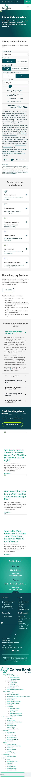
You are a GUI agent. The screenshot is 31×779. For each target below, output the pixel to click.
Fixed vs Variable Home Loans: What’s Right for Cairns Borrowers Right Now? (15, 495)
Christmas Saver (14, 686)
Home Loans (6, 691)
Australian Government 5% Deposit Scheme (18, 696)
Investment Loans (11, 698)
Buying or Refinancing (12, 693)
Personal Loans (11, 720)
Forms (8, 759)
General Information (12, 761)
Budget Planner (14, 710)
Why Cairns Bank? (11, 744)
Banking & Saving (8, 674)
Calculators (10, 706)
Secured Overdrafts (12, 737)
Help (4, 758)
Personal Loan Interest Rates (14, 722)
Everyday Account (15, 677)
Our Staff (9, 751)
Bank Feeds (10, 741)
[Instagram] (15, 650)
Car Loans (9, 718)
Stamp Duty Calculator (16, 715)
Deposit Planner (14, 711)
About (5, 742)
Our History (10, 747)
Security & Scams (11, 766)
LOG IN (27, 2)
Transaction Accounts (12, 676)
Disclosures (9, 763)
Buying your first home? (13, 694)
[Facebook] (13, 650)
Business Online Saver (12, 739)
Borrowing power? (15, 708)
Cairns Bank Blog (11, 756)
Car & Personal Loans (9, 717)
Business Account (11, 735)
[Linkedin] (18, 650)
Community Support (12, 753)
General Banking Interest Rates (15, 689)
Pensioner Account (15, 679)
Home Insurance (11, 732)
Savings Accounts (11, 681)
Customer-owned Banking (14, 746)
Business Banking (7, 734)
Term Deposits (10, 688)
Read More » (7, 473)
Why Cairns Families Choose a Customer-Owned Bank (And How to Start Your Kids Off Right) (15, 455)
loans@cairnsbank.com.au (14, 369)
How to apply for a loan (13, 703)
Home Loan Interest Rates (14, 701)
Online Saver (13, 682)
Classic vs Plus (10, 699)
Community (6, 754)
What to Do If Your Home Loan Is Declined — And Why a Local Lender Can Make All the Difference (15, 536)
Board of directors (11, 749)
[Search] (28, 774)
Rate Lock (9, 705)
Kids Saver (12, 684)
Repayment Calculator (16, 713)
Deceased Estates (11, 768)
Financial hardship (11, 770)
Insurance (6, 730)
